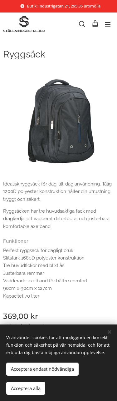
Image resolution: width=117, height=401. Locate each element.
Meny (107, 24)
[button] (82, 24)
